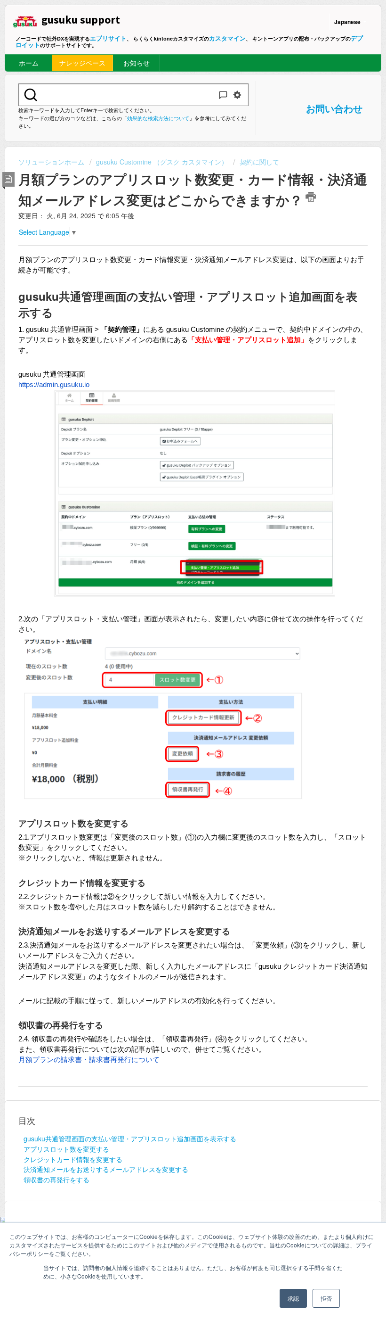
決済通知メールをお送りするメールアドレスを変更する (106, 1169)
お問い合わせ (334, 108)
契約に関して (259, 161)
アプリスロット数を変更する (66, 1149)
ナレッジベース (82, 62)
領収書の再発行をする (56, 1179)
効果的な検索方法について (158, 118)
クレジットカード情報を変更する (73, 1159)
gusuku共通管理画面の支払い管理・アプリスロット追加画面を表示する (130, 1138)
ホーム (29, 62)
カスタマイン (227, 37)
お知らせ (136, 62)
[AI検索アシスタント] (223, 94)
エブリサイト (108, 37)
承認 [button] (293, 1298)
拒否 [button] (326, 1298)
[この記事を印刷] (311, 197)
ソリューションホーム (52, 161)
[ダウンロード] (175, 669)
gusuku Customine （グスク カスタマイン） (162, 161)
